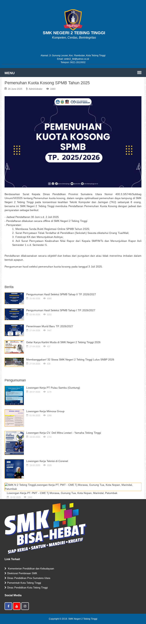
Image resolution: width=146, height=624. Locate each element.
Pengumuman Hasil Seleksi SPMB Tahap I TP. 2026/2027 (60, 310)
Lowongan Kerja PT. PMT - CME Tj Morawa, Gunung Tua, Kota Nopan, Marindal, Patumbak (62, 493)
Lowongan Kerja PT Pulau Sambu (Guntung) (53, 387)
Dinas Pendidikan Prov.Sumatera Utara (28, 578)
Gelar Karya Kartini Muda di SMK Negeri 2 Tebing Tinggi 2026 (63, 342)
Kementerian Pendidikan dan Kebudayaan (30, 568)
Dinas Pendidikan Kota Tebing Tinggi (27, 587)
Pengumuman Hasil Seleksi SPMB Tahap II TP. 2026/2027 (61, 294)
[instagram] (25, 606)
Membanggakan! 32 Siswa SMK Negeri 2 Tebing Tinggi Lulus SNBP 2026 (70, 359)
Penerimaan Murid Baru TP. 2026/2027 (49, 326)
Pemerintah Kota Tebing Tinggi (24, 582)
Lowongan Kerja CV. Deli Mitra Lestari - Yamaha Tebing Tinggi (63, 432)
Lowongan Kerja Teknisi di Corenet (47, 461)
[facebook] (8, 606)
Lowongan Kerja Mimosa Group (45, 411)
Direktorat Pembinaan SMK (22, 573)
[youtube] (17, 606)
